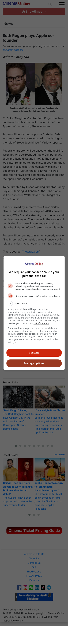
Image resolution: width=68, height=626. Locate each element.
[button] (34, 303)
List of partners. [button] (41, 323)
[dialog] (34, 313)
